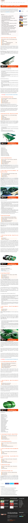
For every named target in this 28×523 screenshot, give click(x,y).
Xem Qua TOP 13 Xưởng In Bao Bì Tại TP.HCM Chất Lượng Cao (6, 501)
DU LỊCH (7, 2)
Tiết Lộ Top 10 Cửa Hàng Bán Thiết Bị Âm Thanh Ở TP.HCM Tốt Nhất (9, 494)
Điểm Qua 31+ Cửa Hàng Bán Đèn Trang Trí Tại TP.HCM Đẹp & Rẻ (25, 25)
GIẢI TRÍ (16, 2)
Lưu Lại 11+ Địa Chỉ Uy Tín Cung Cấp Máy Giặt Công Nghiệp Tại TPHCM (9, 490)
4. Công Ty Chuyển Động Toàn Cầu (5, 19)
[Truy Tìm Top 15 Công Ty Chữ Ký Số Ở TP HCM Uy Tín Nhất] (2, 507)
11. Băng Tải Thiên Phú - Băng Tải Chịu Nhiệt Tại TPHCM (8, 27)
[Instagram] (21, 515)
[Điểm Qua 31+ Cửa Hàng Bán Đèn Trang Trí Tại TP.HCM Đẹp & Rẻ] (21, 25)
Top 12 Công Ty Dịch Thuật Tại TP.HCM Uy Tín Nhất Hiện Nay (6, 504)
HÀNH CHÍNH (2, 498)
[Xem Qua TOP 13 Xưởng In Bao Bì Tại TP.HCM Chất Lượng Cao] (2, 501)
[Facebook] (19, 515)
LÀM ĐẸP (9, 2)
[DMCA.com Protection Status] (21, 516)
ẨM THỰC (11, 2)
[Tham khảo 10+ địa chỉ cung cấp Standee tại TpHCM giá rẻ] (21, 19)
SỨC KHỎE (19, 2)
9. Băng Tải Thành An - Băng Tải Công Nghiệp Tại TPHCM (8, 25)
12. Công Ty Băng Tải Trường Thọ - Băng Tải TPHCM (8, 28)
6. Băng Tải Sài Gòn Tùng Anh (5, 22)
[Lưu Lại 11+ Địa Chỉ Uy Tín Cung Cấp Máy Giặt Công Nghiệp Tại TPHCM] (21, 22)
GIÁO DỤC (21, 2)
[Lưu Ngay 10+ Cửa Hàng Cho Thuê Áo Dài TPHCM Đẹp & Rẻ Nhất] (21, 16)
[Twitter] (23, 515)
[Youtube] (24, 515)
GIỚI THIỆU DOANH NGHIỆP (13, 498)
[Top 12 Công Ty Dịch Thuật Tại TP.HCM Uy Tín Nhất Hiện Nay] (2, 504)
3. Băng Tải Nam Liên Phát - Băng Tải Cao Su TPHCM (8, 18)
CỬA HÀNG (2, 4)
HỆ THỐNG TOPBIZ (21, 498)
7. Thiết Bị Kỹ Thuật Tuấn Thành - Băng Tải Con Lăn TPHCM (9, 23)
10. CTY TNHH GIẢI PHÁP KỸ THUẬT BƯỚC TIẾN (7, 26)
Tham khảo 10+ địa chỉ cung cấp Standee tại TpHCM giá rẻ (8, 489)
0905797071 (11, 520)
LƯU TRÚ (23, 2)
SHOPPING (14, 2)
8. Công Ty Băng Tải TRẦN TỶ (5, 24)
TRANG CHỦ (2, 2)
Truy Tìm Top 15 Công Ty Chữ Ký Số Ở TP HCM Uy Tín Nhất (6, 507)
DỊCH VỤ (4, 2)
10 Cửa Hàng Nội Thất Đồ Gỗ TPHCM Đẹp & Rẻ (11, 359)
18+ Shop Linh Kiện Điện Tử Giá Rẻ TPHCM (11, 94)
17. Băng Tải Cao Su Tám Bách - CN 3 (6, 34)
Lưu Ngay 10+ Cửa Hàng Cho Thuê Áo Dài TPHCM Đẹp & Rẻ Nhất (25, 16)
